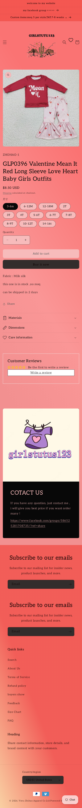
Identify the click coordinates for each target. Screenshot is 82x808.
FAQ (11, 720)
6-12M (28, 206)
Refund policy (17, 685)
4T (22, 215)
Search (12, 660)
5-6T (36, 215)
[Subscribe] (70, 584)
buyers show (16, 694)
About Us (14, 668)
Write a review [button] (41, 372)
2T (65, 206)
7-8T (69, 215)
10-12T (28, 223)
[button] (5, 42)
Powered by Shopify (61, 801)
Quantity (8, 232)
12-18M (48, 206)
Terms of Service (19, 677)
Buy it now (41, 264)
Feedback (14, 703)
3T (8, 215)
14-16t (47, 223)
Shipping (7, 193)
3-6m (10, 206)
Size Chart (14, 712)
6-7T (53, 215)
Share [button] (11, 303)
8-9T (10, 223)
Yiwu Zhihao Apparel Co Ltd (34, 801)
